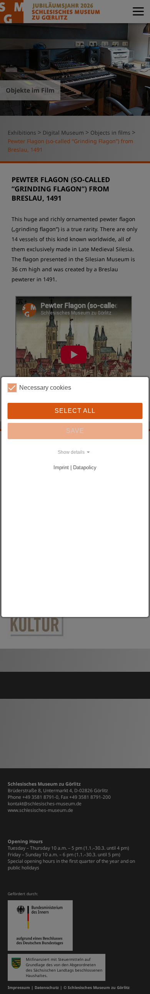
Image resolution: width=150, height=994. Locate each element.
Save (75, 431)
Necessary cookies (45, 387)
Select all (75, 410)
